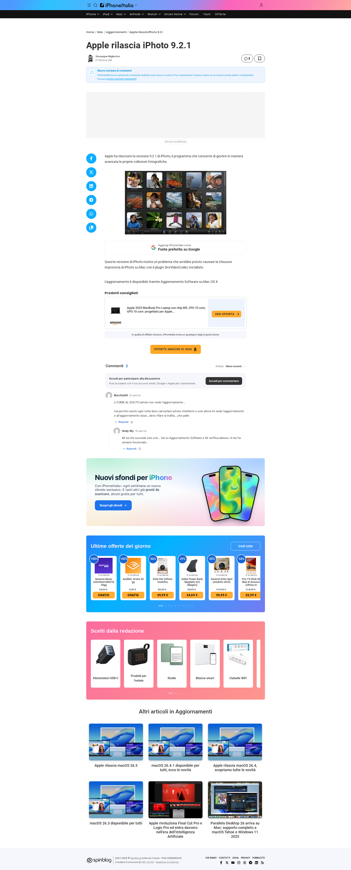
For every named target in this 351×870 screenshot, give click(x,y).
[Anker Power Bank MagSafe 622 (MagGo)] (192, 565)
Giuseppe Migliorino (107, 56)
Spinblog (135, 858)
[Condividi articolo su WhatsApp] (91, 214)
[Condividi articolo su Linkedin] (91, 186)
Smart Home (173, 14)
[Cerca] (95, 5)
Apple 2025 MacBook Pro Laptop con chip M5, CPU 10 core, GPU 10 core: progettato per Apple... (166, 309)
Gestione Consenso (167, 862)
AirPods (135, 14)
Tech (207, 14)
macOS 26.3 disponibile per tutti (116, 823)
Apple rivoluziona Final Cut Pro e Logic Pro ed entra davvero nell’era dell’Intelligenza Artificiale (175, 830)
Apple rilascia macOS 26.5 (116, 765)
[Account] (261, 5)
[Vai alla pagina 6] (179, 605)
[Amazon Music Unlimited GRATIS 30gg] (104, 565)
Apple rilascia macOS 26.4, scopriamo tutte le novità (235, 767)
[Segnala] (132, 422)
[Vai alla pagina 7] (182, 605)
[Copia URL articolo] (91, 228)
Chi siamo (211, 857)
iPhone (91, 14)
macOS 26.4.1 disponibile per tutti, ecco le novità (175, 767)
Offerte (220, 14)
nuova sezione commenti (121, 78)
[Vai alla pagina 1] (160, 605)
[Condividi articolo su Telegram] (91, 200)
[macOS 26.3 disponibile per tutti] (116, 799)
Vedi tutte (245, 546)
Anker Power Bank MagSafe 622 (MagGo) (192, 582)
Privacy (245, 857)
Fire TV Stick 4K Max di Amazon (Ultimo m (251, 582)
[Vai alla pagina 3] (169, 605)
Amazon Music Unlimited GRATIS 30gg (103, 582)
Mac (119, 14)
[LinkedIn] (256, 862)
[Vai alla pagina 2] (165, 605)
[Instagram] (238, 862)
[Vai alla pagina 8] (185, 605)
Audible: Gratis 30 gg (133, 580)
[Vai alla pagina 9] (189, 605)
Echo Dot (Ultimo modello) (162, 580)
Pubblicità (258, 857)
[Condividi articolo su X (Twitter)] (91, 172)
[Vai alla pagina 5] (175, 605)
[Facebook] (221, 862)
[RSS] (262, 862)
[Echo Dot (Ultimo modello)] (163, 565)
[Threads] (244, 862)
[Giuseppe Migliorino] (90, 58)
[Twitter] (227, 862)
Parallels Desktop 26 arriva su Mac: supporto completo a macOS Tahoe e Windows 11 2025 (235, 830)
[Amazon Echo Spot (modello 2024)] (222, 565)
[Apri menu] (136, 5)
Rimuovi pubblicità (175, 141)
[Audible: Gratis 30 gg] (133, 565)
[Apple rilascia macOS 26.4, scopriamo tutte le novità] (235, 742)
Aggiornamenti (116, 32)
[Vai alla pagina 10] (192, 605)
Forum (194, 14)
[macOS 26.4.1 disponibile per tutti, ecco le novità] (175, 742)
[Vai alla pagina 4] (172, 605)
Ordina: (220, 366)
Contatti (224, 857)
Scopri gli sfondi (111, 505)
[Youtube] (232, 862)
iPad (106, 14)
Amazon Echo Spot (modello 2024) (222, 580)
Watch (152, 14)
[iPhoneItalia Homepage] (116, 5)
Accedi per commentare (224, 380)
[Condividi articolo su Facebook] (91, 158)
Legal (236, 857)
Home (90, 32)
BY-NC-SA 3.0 (146, 862)
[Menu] (89, 5)
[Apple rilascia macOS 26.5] (116, 742)
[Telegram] (250, 862)
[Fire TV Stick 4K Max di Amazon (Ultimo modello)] (251, 565)
